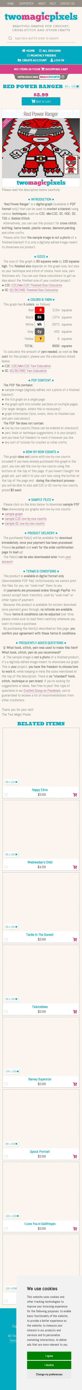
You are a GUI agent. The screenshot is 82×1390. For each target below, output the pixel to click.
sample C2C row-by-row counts (26, 518)
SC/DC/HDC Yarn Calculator (28, 370)
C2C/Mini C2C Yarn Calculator (31, 366)
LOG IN (58, 60)
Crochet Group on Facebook (42, 690)
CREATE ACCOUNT (34, 60)
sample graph (14, 514)
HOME (10, 3)
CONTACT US (67, 3)
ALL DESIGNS (51, 51)
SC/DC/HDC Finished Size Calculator (34, 290)
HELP (53, 3)
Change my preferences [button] (49, 1374)
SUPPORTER (26, 3)
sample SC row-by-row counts (25, 523)
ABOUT (42, 3)
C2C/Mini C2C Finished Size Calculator (37, 285)
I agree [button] (49, 1356)
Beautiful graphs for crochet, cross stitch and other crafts (41, 28)
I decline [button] (49, 1365)
